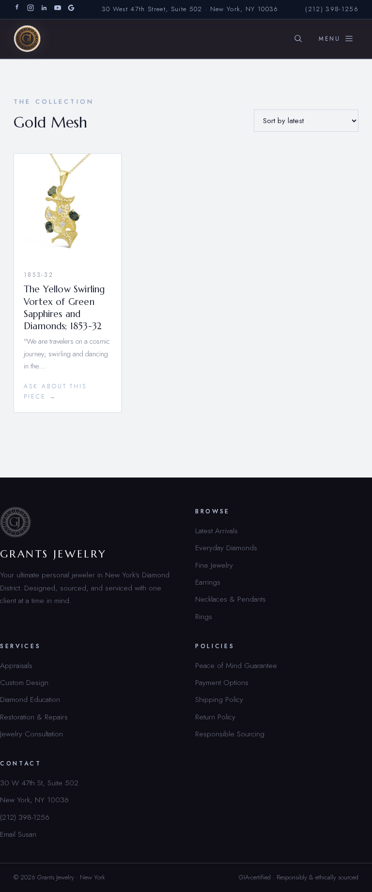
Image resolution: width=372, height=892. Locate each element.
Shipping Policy (219, 699)
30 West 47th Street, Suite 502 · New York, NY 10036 (190, 9)
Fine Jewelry (214, 565)
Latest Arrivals (216, 530)
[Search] (298, 39)
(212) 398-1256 (331, 9)
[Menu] (336, 38)
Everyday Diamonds (226, 547)
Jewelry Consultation (31, 733)
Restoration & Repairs (34, 716)
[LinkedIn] (44, 9)
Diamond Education (30, 699)
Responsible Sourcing (229, 733)
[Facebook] (17, 9)
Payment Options (221, 682)
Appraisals (16, 665)
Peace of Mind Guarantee (236, 665)
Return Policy (215, 716)
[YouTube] (57, 9)
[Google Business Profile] (71, 9)
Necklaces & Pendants (230, 599)
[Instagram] (30, 9)
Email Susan (18, 834)
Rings (203, 616)
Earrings (207, 582)
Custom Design (24, 682)
